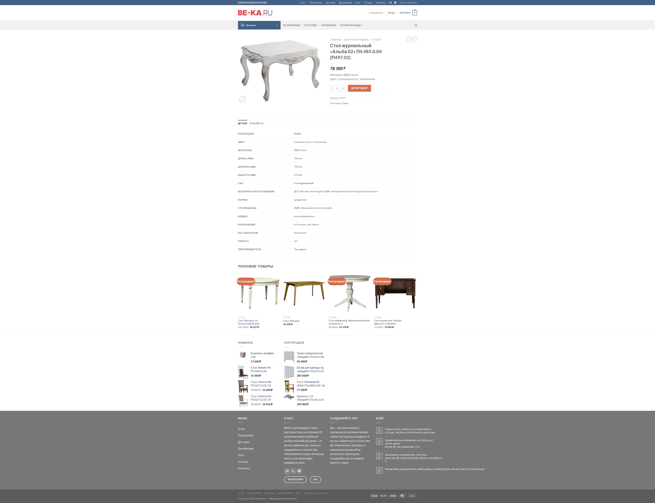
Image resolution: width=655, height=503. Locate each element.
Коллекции (328, 25)
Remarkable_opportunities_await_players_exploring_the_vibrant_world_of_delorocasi (434, 468)
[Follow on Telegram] (395, 3)
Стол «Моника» (291, 320)
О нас (302, 2)
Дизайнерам (345, 2)
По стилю (310, 25)
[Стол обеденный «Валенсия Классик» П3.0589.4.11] (350, 293)
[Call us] (293, 471)
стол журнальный (303, 183)
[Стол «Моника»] (304, 293)
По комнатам (291, 25)
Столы (376, 39)
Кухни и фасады (350, 25)
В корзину (359, 88)
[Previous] (238, 303)
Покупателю (315, 2)
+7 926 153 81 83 (376, 13)
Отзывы (368, 2)
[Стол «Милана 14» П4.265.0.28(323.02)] (259, 293)
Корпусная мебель (356, 39)
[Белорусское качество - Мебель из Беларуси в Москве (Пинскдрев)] (255, 13)
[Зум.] (242, 99)
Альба (297, 133)
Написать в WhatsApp (408, 3)
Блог (357, 2)
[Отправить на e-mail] (287, 471)
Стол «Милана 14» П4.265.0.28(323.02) (248, 322)
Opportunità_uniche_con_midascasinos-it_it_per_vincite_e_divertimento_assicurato (410, 430)
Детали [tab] (242, 123)
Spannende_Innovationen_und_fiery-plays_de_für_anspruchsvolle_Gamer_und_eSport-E (414, 458)
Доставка (330, 2)
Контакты (380, 2)
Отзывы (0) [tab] (257, 123)
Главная (335, 39)
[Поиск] (415, 25)
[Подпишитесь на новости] (390, 2)
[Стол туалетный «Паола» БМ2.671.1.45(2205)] (395, 293)
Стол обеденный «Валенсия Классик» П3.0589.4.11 (349, 322)
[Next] (416, 303)
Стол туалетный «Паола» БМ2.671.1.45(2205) (388, 322)
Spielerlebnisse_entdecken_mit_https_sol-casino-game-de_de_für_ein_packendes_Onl (409, 443)
